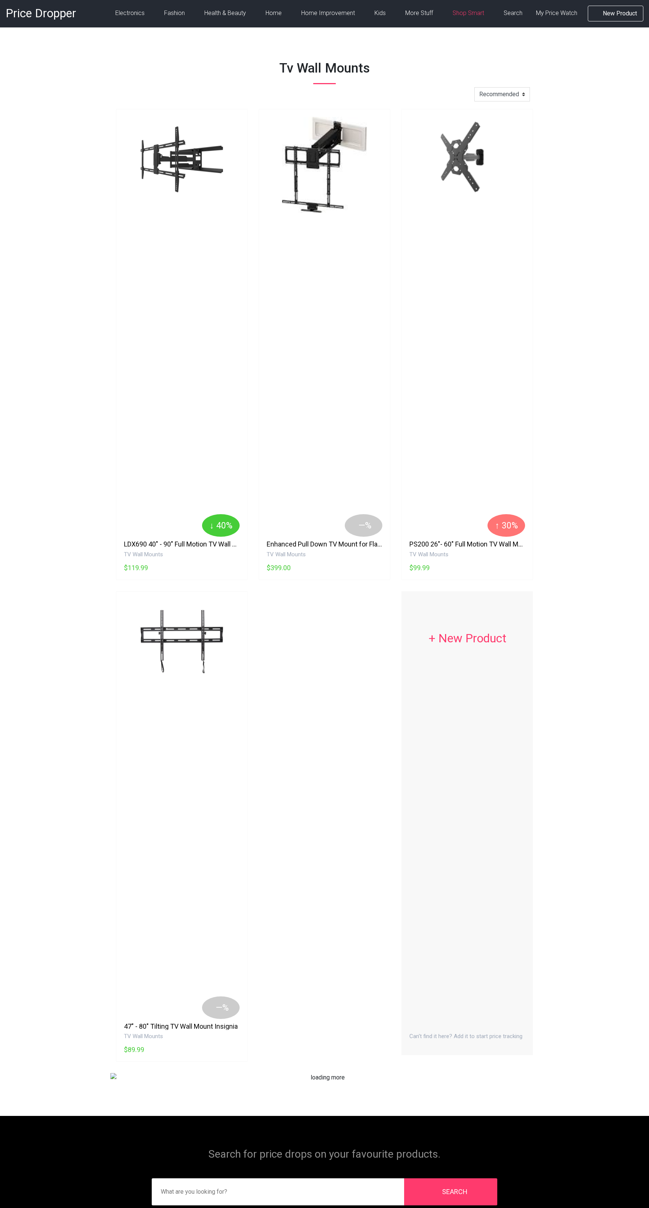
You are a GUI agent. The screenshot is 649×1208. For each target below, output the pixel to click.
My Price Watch (556, 13)
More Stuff (420, 13)
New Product (619, 13)
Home (274, 13)
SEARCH (455, 1192)
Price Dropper (41, 13)
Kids (380, 13)
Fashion (175, 13)
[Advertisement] (324, 668)
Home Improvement (328, 13)
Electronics (130, 13)
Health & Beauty (226, 13)
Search (513, 13)
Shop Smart (469, 13)
